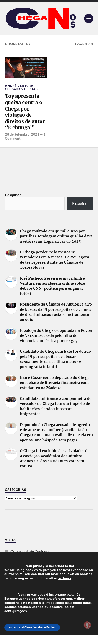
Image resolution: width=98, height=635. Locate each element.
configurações (15, 611)
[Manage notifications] (87, 625)
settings (64, 578)
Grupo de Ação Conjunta (29, 551)
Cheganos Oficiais (22, 89)
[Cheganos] (49, 19)
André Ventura (19, 85)
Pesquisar (13, 195)
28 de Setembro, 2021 (22, 134)
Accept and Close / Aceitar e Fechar (32, 627)
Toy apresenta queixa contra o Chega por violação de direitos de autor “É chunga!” (25, 112)
